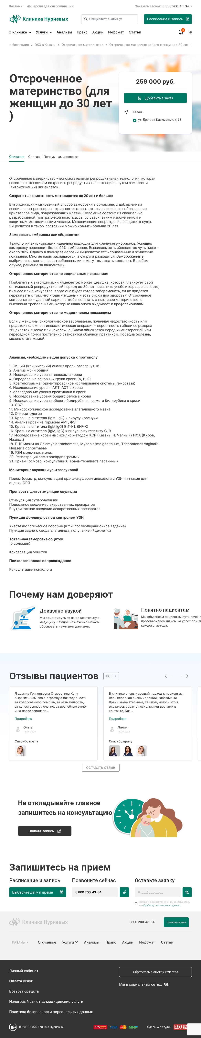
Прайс (82, 32)
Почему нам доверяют (61, 157)
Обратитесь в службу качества (155, 972)
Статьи (135, 32)
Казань (14, 6)
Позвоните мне (176, 922)
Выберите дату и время (32, 892)
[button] (98, 634)
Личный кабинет (23, 971)
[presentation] (169, 676)
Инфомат (116, 32)
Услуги (42, 32)
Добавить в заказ (159, 98)
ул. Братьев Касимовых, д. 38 (160, 120)
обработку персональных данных (161, 905)
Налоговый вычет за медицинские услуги (46, 1001)
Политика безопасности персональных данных (51, 1012)
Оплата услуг (21, 981)
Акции (97, 32)
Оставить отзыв (100, 768)
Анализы (64, 32)
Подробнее (23, 719)
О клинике (18, 32)
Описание (16, 157)
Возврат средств (24, 991)
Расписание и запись (165, 19)
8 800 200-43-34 (88, 892)
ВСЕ (109, 676)
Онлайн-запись (41, 831)
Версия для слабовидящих (52, 6)
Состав (34, 157)
